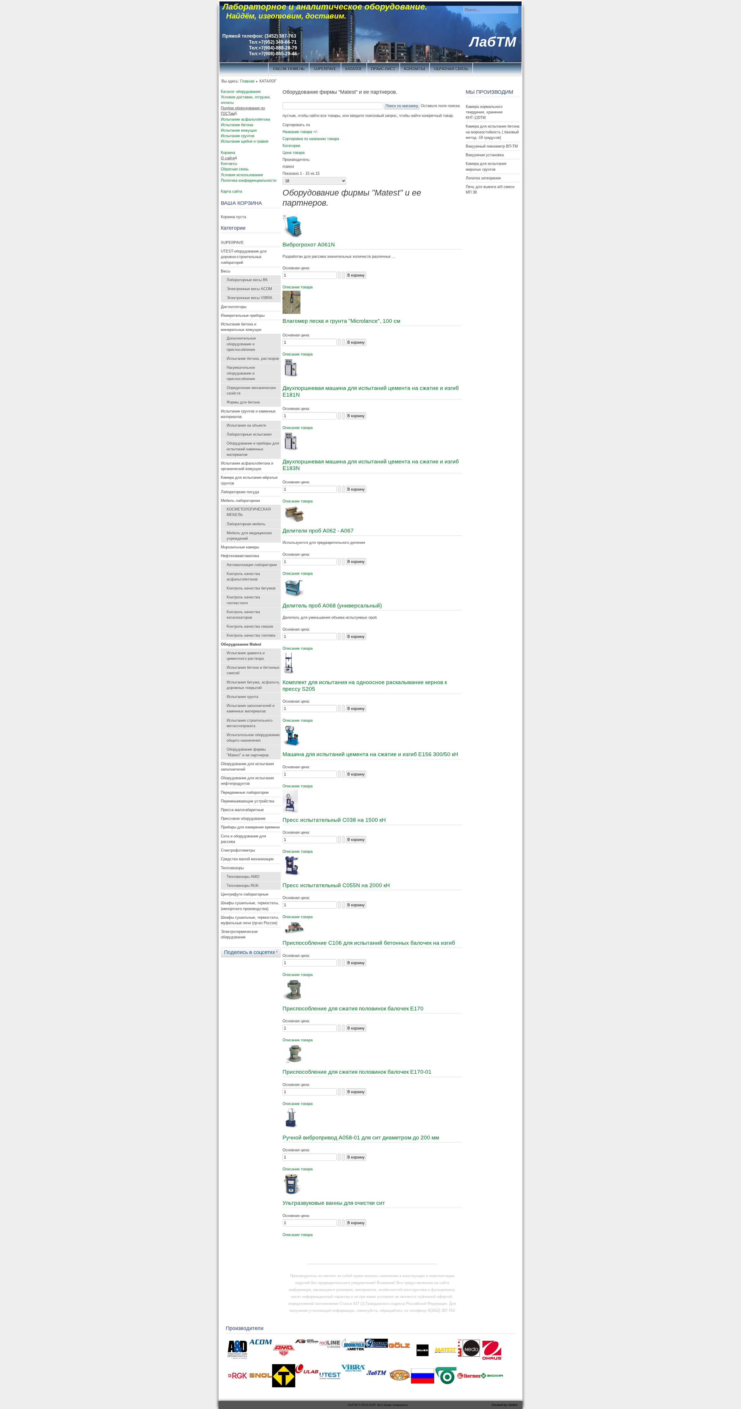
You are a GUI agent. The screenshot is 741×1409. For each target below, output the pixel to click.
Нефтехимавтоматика (240, 556)
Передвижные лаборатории (245, 792)
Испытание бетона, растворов (253, 358)
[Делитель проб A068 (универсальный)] (294, 597)
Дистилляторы (233, 307)
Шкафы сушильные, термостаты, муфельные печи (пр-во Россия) (250, 920)
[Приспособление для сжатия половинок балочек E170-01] (294, 1063)
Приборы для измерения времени (250, 827)
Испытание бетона (237, 125)
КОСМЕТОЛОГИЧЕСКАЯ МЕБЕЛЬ (249, 512)
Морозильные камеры (240, 547)
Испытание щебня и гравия (244, 141)
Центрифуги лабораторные (244, 894)
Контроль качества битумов (251, 588)
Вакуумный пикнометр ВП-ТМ (492, 146)
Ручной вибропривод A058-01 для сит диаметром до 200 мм (361, 1137)
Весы (225, 271)
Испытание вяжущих (239, 130)
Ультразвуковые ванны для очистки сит (334, 1203)
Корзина (228, 152)
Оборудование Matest (241, 644)
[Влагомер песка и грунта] (291, 312)
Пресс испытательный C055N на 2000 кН (336, 885)
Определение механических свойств (251, 390)
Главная (247, 81)
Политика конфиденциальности (248, 180)
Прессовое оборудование (243, 818)
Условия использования (242, 175)
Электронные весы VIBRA (249, 298)
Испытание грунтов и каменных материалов (248, 414)
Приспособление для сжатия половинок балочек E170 (353, 1008)
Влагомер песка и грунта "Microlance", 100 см (341, 321)
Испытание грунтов (237, 136)
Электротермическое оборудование (239, 934)
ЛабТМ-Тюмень (289, 69)
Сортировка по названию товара (311, 139)
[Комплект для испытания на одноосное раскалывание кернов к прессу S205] (289, 674)
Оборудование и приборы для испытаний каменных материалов (253, 448)
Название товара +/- (300, 132)
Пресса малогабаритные (242, 810)
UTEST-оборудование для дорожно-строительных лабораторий (244, 256)
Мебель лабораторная (240, 500)
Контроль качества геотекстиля (243, 600)
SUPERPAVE (324, 69)
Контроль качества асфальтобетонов (243, 576)
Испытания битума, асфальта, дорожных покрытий (253, 685)
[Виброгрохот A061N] (293, 236)
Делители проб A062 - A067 (318, 531)
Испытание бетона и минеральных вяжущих (241, 327)
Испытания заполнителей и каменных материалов (250, 708)
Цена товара (294, 152)
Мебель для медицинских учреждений (249, 536)
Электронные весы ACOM (249, 289)
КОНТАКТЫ (414, 69)
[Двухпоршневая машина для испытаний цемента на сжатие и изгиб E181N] (291, 379)
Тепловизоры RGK (243, 885)
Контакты (229, 163)
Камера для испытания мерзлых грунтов (486, 166)
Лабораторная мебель (246, 524)
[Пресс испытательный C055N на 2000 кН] (292, 877)
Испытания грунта (242, 697)
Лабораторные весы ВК (247, 280)
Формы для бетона (243, 402)
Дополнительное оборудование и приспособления (241, 343)
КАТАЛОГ (353, 69)
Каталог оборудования (241, 91)
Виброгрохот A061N (309, 245)
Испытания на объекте (246, 425)
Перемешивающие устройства (247, 801)
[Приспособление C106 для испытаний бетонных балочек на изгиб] (294, 934)
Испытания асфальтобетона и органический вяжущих (247, 466)
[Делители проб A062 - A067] (294, 522)
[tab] (277, 952)
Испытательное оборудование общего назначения (253, 738)
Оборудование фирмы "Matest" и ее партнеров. (248, 752)
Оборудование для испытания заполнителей (247, 766)
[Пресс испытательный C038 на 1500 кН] (290, 811)
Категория (291, 145)
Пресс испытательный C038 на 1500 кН (334, 820)
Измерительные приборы (243, 315)
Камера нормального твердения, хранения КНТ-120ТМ (484, 112)
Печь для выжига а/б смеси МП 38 (490, 189)
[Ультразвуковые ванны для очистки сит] (292, 1194)
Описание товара (298, 287)
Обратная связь (451, 69)
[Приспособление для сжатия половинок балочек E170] (293, 1000)
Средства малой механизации (247, 859)
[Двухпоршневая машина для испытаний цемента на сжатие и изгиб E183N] (291, 453)
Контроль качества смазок (250, 626)
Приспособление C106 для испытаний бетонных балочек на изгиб (369, 943)
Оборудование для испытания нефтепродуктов (247, 781)
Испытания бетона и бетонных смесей (253, 670)
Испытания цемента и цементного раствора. (246, 656)
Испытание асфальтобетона (245, 119)
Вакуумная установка (485, 155)
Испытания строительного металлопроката (249, 723)
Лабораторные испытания (249, 434)
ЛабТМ (492, 41)
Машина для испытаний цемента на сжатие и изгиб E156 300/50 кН (370, 754)
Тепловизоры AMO (243, 876)
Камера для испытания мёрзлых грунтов (249, 480)
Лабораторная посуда (240, 492)
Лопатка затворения (483, 178)
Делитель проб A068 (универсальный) (332, 606)
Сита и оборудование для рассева (243, 839)
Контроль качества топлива (251, 635)
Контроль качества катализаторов (243, 615)
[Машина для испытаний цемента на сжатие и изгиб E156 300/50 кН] (292, 746)
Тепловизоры (232, 868)
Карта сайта (231, 191)
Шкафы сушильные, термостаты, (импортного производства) (250, 906)
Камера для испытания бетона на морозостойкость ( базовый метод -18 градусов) (492, 131)
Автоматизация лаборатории (252, 565)
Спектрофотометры (238, 850)
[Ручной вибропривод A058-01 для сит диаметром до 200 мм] (291, 1129)
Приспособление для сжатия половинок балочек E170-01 (357, 1072)
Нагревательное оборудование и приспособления (241, 373)
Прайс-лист (383, 69)
